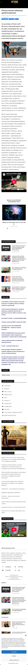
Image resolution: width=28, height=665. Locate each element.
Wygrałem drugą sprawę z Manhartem (10, 492)
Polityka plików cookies (13, 663)
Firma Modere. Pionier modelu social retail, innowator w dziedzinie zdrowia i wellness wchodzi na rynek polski (12, 303)
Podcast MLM (7, 403)
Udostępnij (5, 19)
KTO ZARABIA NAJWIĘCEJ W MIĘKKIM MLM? (19, 268)
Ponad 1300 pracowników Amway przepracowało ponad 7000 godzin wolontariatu (18, 248)
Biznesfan (6, 388)
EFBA (5, 397)
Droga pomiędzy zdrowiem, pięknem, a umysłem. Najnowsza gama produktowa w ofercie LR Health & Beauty (12, 351)
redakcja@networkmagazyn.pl (15, 579)
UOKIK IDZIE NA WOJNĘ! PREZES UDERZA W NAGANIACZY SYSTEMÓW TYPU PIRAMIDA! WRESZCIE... (12, 483)
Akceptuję (14, 652)
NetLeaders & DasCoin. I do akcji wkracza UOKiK (13, 507)
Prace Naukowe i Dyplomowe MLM (13, 412)
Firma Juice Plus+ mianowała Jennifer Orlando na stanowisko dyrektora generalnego (18, 278)
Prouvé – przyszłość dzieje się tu (10, 346)
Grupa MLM (7, 385)
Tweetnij (12, 19)
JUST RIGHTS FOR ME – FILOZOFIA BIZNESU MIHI (13, 318)
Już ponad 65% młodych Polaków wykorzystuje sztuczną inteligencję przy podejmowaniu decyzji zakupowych (19, 258)
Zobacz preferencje (14, 660)
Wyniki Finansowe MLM (10, 415)
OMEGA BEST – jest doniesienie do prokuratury (12, 489)
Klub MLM (6, 409)
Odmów (14, 656)
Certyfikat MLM (8, 406)
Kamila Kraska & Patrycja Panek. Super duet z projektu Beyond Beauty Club (18, 624)
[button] (26, 635)
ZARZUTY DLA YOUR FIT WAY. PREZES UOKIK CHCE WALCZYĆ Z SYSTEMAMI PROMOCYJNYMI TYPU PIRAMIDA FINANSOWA (13, 459)
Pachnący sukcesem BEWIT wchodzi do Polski (13, 322)
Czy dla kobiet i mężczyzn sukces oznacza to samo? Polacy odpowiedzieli (19, 288)
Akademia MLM (8, 394)
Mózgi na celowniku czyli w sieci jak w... (14, 223)
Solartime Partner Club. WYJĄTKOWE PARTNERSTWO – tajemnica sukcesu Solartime (11, 327)
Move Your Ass (8, 391)
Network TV (7, 400)
